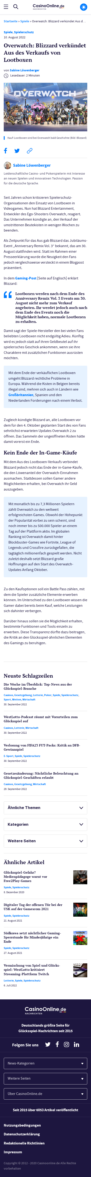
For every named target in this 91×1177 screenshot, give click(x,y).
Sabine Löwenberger (24, 70)
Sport (7, 699)
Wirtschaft (28, 699)
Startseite (11, 21)
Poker (48, 695)
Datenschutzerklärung (22, 1134)
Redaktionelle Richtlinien (24, 1143)
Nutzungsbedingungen (22, 1125)
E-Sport (9, 756)
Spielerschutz (24, 32)
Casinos (8, 695)
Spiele (24, 21)
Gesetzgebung (23, 695)
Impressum (13, 1152)
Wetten (16, 699)
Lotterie (38, 695)
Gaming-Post (25, 278)
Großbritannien (20, 394)
